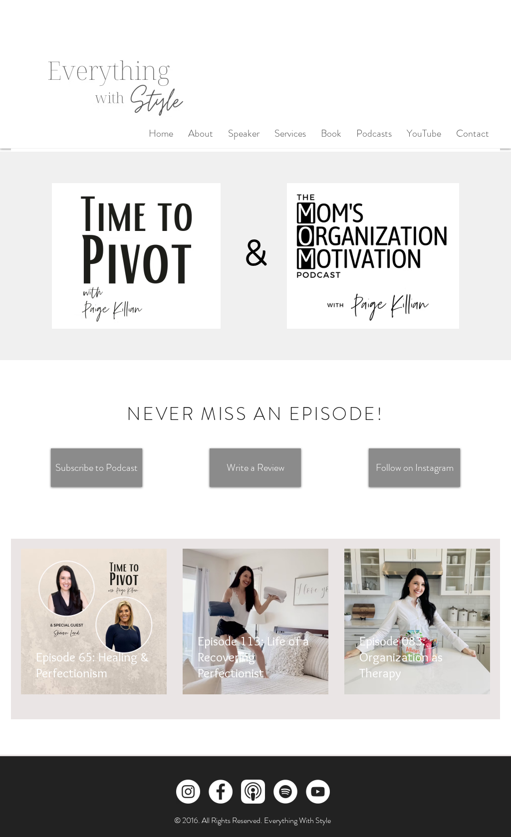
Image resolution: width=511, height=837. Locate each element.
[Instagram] (188, 792)
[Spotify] (285, 792)
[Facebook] (221, 792)
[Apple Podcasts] (253, 792)
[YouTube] (318, 792)
